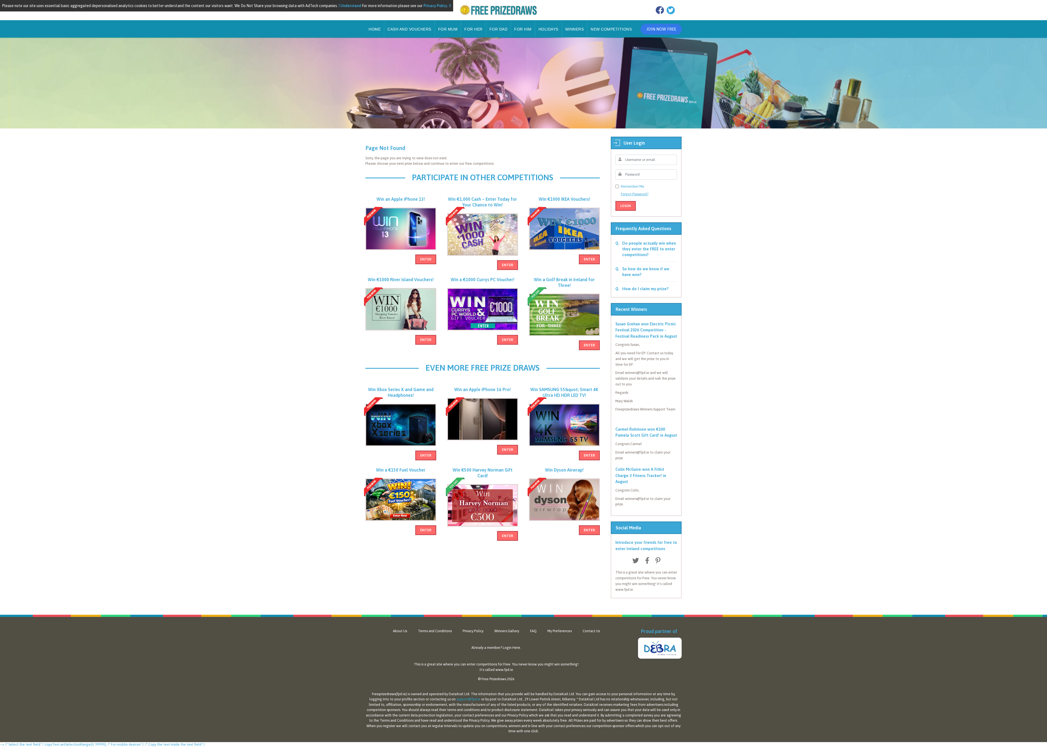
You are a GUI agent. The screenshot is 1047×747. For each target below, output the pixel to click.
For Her (473, 29)
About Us (400, 631)
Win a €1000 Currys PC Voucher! (482, 279)
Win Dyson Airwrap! (564, 469)
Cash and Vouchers (409, 29)
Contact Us (591, 631)
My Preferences (559, 631)
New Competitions (611, 29)
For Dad (498, 29)
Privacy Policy (473, 631)
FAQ (533, 631)
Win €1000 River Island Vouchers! (401, 279)
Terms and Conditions (435, 631)
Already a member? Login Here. (496, 648)
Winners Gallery (506, 631)
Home (375, 29)
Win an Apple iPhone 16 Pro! (482, 389)
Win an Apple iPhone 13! (401, 199)
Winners (574, 29)
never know (528, 664)
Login (625, 206)
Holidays (548, 29)
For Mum (448, 29)
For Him (523, 29)
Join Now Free (661, 29)
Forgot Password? (634, 194)
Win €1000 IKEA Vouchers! (564, 199)
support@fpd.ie (468, 699)
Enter (425, 259)
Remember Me (632, 186)
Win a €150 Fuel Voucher (400, 469)
